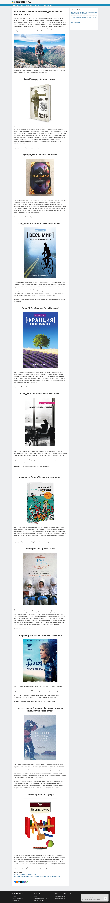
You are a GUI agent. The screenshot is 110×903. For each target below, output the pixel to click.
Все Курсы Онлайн (18, 894)
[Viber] (25, 882)
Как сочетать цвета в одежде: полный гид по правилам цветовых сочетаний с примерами (84, 13)
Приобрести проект (16, 900)
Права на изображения (60, 898)
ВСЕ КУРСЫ (23, 2)
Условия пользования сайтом (18, 898)
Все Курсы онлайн (18, 5)
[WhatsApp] (27, 882)
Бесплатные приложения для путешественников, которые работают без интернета (37, 876)
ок (105, 898)
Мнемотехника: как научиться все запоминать (82, 26)
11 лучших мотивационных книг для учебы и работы (83, 17)
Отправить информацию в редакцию (41, 898)
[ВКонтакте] (15, 882)
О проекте (14, 896)
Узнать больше (48, 5)
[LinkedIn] (23, 882)
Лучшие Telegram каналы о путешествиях (25, 874)
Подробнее (98, 899)
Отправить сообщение (60, 896)
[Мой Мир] (19, 882)
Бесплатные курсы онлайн (33, 5)
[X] (21, 882)
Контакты (35, 896)
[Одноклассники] (17, 882)
